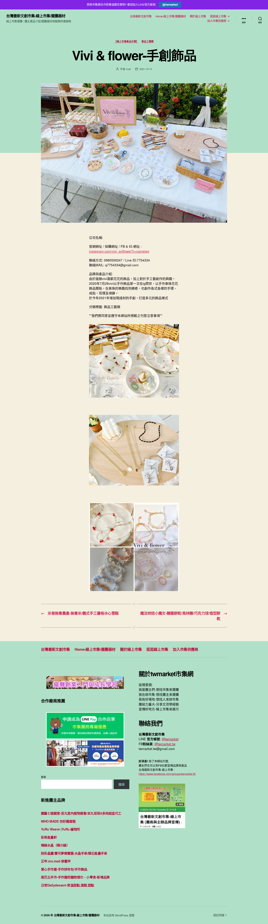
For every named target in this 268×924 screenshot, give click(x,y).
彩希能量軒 (49, 837)
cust (128, 69)
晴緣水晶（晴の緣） (55, 845)
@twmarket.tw (164, 743)
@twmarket (170, 4)
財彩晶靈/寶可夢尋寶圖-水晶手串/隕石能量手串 (74, 853)
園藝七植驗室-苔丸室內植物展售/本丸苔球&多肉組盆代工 (81, 813)
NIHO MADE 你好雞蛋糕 (58, 821)
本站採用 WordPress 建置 (118, 915)
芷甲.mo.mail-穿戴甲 (56, 861)
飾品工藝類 (148, 41)
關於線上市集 (198, 16)
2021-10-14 (145, 69)
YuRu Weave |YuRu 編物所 (60, 829)
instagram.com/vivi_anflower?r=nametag (119, 251)
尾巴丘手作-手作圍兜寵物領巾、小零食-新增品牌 (75, 877)
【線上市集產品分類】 (126, 41)
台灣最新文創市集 (141, 16)
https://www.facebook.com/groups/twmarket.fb (167, 774)
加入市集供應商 (216, 20)
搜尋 (43, 777)
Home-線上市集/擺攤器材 (171, 16)
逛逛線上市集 (218, 16)
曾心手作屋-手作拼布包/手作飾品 (64, 869)
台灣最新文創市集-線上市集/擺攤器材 (35, 16)
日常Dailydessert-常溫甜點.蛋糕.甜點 (67, 885)
